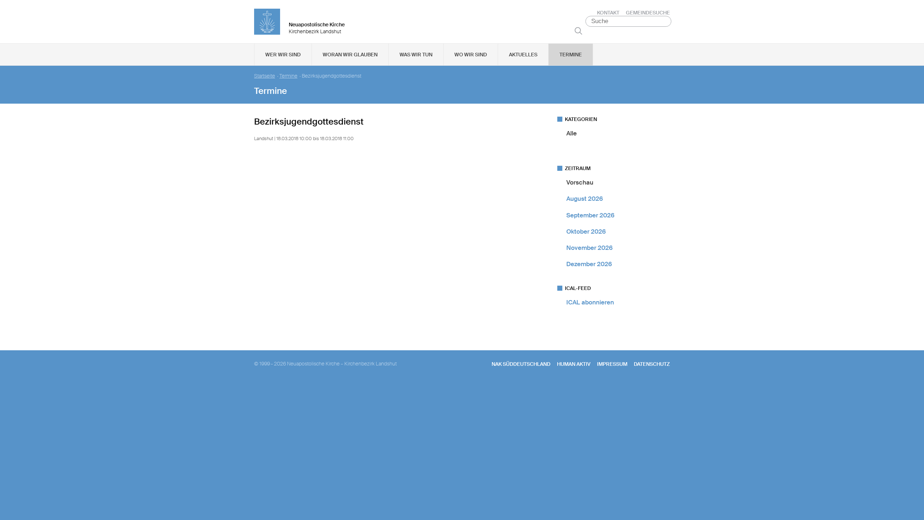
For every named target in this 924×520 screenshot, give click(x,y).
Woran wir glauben (350, 54)
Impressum (612, 364)
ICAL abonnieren (590, 302)
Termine (570, 54)
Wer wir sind (283, 54)
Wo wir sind (470, 54)
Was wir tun (416, 54)
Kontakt (608, 12)
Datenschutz (652, 364)
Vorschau (579, 182)
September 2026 (590, 215)
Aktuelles (523, 54)
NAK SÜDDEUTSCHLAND (521, 364)
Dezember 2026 (589, 264)
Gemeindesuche (648, 12)
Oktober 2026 (586, 231)
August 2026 (584, 199)
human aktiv (573, 364)
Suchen (578, 31)
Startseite (264, 76)
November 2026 (589, 248)
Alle (571, 133)
